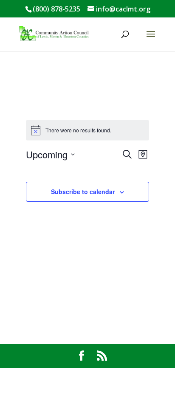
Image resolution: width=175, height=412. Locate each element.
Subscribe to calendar (83, 191)
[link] (54, 33)
